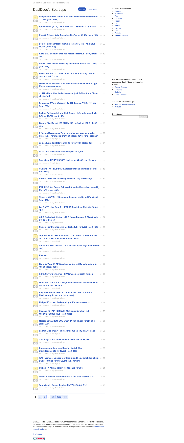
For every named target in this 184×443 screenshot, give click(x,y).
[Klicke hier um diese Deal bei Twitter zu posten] (37, 21)
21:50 (102, 160)
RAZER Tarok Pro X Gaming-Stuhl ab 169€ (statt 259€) (65, 178)
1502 (59, 397)
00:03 (102, 26)
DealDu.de (47, 2)
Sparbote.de (58, 174)
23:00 (102, 93)
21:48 (102, 168)
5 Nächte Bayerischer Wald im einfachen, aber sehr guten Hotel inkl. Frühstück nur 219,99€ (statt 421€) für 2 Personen (68, 134)
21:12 (102, 274)
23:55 (102, 44)
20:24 (102, 368)
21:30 (102, 235)
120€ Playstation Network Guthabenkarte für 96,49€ (64, 339)
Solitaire (118, 92)
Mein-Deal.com (59, 22)
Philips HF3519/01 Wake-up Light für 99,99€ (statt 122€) (66, 302)
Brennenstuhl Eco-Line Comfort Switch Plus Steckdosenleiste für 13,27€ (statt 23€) (60, 349)
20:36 (102, 348)
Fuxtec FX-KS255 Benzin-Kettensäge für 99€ (61, 367)
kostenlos (118, 18)
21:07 (102, 292)
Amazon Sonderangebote (125, 104)
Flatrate (118, 33)
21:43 (102, 187)
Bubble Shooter (121, 87)
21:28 (102, 245)
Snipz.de (57, 138)
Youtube (118, 106)
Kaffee (117, 25)
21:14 (102, 264)
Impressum (37, 434)
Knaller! (43, 255)
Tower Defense (120, 94)
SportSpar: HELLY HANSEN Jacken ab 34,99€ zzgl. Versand (67, 160)
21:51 (102, 151)
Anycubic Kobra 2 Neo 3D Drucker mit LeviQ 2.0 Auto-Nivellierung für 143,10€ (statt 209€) (65, 294)
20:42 (102, 339)
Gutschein (119, 13)
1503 (65, 397)
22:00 (102, 133)
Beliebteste (92, 9)
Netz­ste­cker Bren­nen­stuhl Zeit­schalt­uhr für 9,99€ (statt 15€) (68, 226)
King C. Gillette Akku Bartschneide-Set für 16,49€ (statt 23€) (68, 35)
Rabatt (117, 21)
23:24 (102, 73)
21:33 (102, 227)
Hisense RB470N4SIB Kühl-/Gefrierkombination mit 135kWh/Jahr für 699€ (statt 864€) (64, 312)
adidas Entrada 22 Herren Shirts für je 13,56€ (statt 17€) (66, 142)
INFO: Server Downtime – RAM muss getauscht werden (66, 273)
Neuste (82, 9)
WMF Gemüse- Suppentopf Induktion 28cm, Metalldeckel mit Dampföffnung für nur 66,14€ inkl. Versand (68, 359)
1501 (53, 397)
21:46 (102, 178)
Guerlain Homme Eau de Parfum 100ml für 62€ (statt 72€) (66, 376)
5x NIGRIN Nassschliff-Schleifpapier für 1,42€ (61, 151)
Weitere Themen (121, 35)
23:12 (102, 83)
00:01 (102, 35)
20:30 (102, 358)
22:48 (102, 103)
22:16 (102, 113)
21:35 (102, 207)
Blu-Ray (118, 28)
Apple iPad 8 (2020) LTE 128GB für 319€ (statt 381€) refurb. (68, 26)
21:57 (102, 143)
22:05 (102, 123)
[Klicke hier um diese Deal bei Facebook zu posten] (34, 21)
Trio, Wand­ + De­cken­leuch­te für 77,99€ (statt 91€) (63, 385)
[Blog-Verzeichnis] (39, 439)
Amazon (118, 11)
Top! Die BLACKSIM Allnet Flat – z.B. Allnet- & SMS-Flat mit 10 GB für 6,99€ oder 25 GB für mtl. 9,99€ (68, 237)
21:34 (102, 217)
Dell (116, 30)
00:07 (102, 16)
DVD (116, 23)
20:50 (102, 321)
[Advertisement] (130, 57)
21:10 (102, 282)
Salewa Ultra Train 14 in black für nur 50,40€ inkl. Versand (67, 330)
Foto (116, 16)
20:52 (102, 311)
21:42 (102, 197)
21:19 (102, 255)
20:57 (102, 302)
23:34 (102, 63)
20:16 (102, 385)
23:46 (102, 53)
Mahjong (118, 89)
